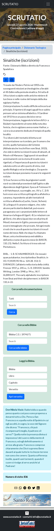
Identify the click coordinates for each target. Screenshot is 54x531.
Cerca (12, 312)
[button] (27, 512)
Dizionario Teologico (35, 47)
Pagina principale (12, 47)
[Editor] (12, 79)
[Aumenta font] (6, 79)
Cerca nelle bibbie (18, 347)
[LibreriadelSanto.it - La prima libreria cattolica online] (27, 523)
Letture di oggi (35, 28)
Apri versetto (15, 396)
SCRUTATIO (10, 4)
